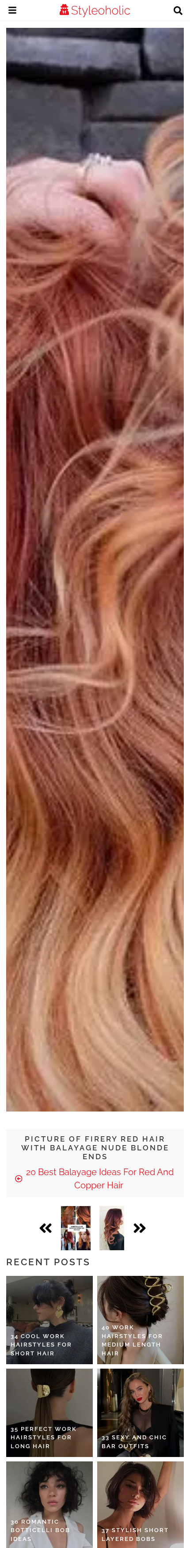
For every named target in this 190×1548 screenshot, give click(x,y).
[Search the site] (178, 11)
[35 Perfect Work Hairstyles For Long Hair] (49, 1413)
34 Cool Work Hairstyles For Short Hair (41, 1345)
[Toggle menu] (12, 11)
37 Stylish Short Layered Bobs (135, 1534)
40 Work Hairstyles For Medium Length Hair (132, 1340)
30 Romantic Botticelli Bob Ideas (40, 1530)
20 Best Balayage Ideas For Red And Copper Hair (99, 1179)
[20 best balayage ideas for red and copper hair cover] (76, 1228)
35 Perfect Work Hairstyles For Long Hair (44, 1437)
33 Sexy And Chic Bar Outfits (134, 1441)
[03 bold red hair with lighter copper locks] (112, 1228)
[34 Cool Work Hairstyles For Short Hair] (49, 1320)
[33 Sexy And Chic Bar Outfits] (140, 1413)
